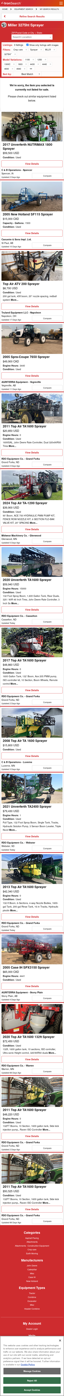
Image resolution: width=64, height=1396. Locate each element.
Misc (32, 1273)
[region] (32, 1366)
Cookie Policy (28, 1364)
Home (5, 9)
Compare (47, 175)
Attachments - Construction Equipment (32, 1246)
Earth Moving (32, 1253)
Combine (32, 1296)
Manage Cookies (32, 1371)
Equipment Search (23, 9)
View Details (32, 164)
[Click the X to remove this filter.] (26, 49)
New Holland (32, 1281)
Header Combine (32, 1309)
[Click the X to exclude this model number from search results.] (33, 59)
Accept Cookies (32, 1389)
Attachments (32, 1241)
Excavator (32, 1300)
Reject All (32, 1380)
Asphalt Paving (32, 1238)
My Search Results (49, 9)
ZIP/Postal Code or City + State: (27, 33)
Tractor (32, 1293)
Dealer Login (32, 1329)
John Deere (32, 1265)
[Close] (60, 1340)
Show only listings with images (44, 44)
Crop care (32, 1249)
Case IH (32, 1277)
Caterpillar (32, 1269)
